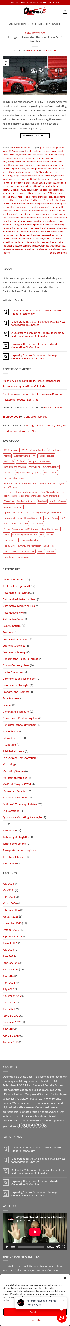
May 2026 (8, 890)
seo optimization (11, 228)
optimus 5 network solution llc (46, 186)
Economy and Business (16, 691)
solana (50, 534)
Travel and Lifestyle (14, 856)
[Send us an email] (38, 1125)
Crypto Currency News (16, 665)
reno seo (61, 210)
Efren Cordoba (11, 416)
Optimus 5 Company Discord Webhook (22, 518)
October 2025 (11, 929)
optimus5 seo (23, 189)
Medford (42, 501)
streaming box (11, 540)
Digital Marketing (13, 671)
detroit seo (20, 161)
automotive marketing (24, 455)
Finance (7, 704)
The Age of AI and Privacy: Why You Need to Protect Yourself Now (35, 428)
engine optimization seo (38, 161)
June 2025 (9, 956)
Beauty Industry (12, 625)
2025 (24, 450)
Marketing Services (14, 771)
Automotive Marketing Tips (19, 605)
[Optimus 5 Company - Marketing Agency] (35, 11)
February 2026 (11, 909)
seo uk (47, 238)
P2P (63, 518)
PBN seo (51, 193)
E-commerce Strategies (16, 685)
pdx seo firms (9, 196)
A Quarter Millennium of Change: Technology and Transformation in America (37, 334)
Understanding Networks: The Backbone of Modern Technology (36, 312)
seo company (56, 217)
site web (29, 242)
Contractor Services (35, 416)
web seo (7, 249)
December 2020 (12, 1022)
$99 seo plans (15, 151)
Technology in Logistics (16, 837)
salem (6, 534)
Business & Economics (15, 638)
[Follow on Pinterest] (44, 1125)
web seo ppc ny (19, 249)
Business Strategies (14, 645)
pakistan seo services (36, 193)
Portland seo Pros (39, 200)
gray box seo (30, 165)
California (21, 461)
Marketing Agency (26, 501)
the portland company (29, 245)
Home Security (11, 731)
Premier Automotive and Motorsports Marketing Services (32, 529)
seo (47, 217)
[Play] (7, 1246)
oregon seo (36, 189)
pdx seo (60, 193)
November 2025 (12, 923)
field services (50, 472)
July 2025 (8, 949)
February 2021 (11, 1015)
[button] (65, 1278)
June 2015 (9, 1028)
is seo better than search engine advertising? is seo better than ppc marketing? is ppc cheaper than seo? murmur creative (33, 172)
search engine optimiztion (32, 217)
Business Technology (15, 652)
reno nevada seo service (44, 210)
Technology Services (14, 843)
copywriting (8, 161)
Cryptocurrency (51, 466)
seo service (45, 231)
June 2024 (9, 975)
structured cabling (29, 540)
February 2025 (11, 962)
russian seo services (31, 214)
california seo (51, 154)
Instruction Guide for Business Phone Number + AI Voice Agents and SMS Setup (35, 485)
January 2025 (11, 969)
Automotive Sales (13, 619)
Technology (9, 830)
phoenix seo (22, 196)
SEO (5, 823)
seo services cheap (32, 235)
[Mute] (58, 1246)
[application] (35, 1231)
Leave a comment (58, 252)
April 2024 (9, 982)
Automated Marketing (16, 592)
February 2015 (11, 1035)
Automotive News (35, 33)
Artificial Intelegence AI (16, 586)
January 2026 (11, 916)
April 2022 (9, 1002)
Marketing (9, 764)
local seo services (17, 179)
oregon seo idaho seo (53, 189)
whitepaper (23, 556)
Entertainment (11, 698)
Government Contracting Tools (21, 718)
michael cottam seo (33, 182)
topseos (45, 245)
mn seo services (23, 186)
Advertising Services (14, 579)
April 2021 (9, 1009)
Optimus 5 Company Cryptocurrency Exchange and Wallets (32, 512)
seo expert (28, 221)
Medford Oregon (58, 501)
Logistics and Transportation (19, 757)
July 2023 (8, 989)
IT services (9, 501)
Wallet (41, 551)
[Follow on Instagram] (26, 1125)
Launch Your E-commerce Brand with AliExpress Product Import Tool (34, 396)
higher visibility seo (21, 168)
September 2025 (12, 936)
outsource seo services (14, 193)
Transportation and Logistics (19, 850)
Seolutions (19, 242)
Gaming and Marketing (16, 711)
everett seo (8, 165)
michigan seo (49, 182)
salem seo (46, 214)
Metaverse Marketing (15, 790)
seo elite (18, 221)
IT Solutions (9, 744)
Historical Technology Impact (19, 724)
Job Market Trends (13, 751)
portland (24, 523)
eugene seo (56, 161)
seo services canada (12, 235)
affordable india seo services (37, 151)
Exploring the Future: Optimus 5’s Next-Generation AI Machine (34, 345)
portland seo (37, 523)
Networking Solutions (15, 797)
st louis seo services (44, 242)
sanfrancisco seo (11, 217)
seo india (44, 224)
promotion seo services (23, 203)
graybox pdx (43, 165)
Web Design (10, 863)
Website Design (52, 407)
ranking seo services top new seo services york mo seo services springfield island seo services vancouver (34, 207)
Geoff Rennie (10, 394)
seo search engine (39, 228)
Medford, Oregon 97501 (17, 784)
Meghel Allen (49, 50)
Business (8, 632)
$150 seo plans (47, 147)
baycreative (21, 154)
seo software (28, 238)
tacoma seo (12, 245)
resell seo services (11, 214)
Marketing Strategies (15, 777)
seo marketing (57, 224)
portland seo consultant (18, 200)
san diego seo (58, 214)
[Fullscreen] (63, 1246)
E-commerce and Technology (19, 678)
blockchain (9, 461)
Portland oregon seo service (42, 196)
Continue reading (35, 135)
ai (49, 450)
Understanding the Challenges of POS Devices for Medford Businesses (38, 323)
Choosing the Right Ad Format (20, 658)
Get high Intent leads (14, 478)
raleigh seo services (44, 203)
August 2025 (10, 942)
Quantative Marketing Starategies (22, 817)
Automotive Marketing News (20, 599)
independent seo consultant (44, 168)
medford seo (17, 182)
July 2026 (8, 883)
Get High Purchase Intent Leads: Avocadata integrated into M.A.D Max (31, 383)
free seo (19, 165)
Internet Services (12, 738)
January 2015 (11, 1042)
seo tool (39, 238)
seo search (25, 228)
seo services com (50, 235)
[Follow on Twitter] (32, 1125)
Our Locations (11, 810)
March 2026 (10, 903)
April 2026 (9, 896)
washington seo (57, 245)
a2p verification (37, 450)
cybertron (8, 472)
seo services (57, 231)
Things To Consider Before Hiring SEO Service (35, 39)
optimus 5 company (13, 507)
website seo (54, 249)
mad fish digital (34, 179)
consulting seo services (46, 158)
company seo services (23, 158)
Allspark (57, 450)
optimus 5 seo (9, 189)
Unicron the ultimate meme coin (19, 551)
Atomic (7, 455)
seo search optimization (27, 231)
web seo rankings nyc (37, 249)
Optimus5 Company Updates (20, 804)
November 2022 (12, 995)
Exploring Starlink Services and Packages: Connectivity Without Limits (35, 356)
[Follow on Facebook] (20, 1125)
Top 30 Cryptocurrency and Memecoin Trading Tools (29, 545)
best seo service (36, 154)
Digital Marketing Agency (28, 472)
